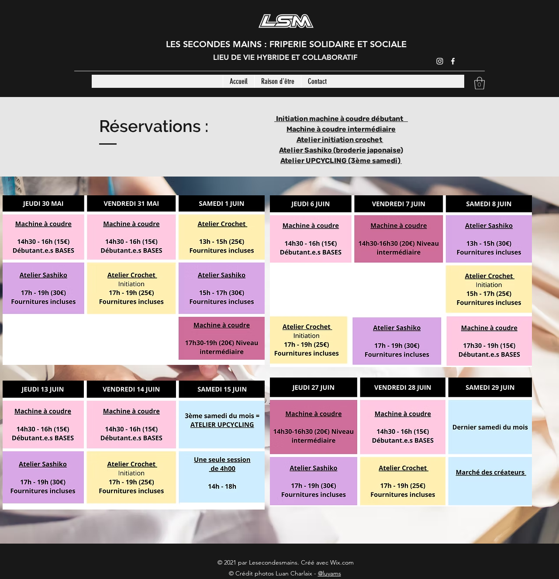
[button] (479, 83)
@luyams (329, 573)
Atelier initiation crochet (340, 139)
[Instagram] (439, 61)
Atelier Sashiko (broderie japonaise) (341, 150)
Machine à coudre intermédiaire (341, 129)
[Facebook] (453, 61)
